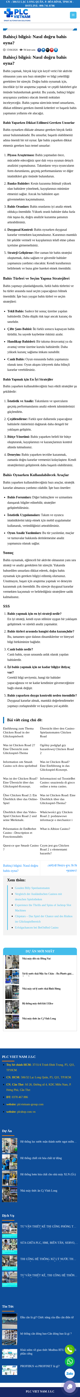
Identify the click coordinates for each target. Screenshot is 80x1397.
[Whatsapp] (70, 1362)
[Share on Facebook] (39, 50)
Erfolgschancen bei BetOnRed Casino (36, 927)
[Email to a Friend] (48, 50)
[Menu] (73, 15)
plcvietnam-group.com (30, 1104)
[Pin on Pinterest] (52, 50)
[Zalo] (70, 1373)
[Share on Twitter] (43, 50)
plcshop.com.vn (26, 1111)
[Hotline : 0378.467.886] (70, 1350)
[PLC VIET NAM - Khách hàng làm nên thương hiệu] (33, 15)
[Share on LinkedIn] (56, 50)
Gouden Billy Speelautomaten (32, 888)
